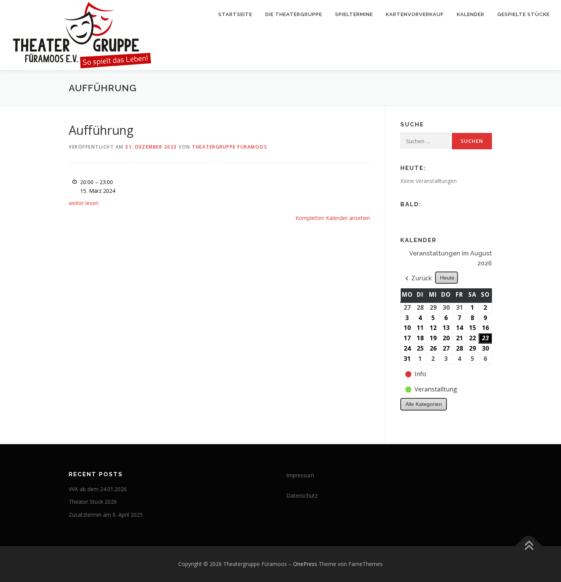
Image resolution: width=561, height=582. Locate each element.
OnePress (305, 563)
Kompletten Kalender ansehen (332, 217)
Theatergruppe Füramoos (229, 147)
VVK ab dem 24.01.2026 (98, 489)
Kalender (470, 14)
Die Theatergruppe (293, 14)
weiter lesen (83, 203)
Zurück (421, 278)
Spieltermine (354, 14)
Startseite (235, 14)
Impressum (300, 475)
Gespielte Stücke (523, 14)
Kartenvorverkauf (415, 14)
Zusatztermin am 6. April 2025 (106, 514)
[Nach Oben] (528, 546)
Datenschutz (302, 495)
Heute (447, 278)
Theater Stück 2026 (93, 501)
